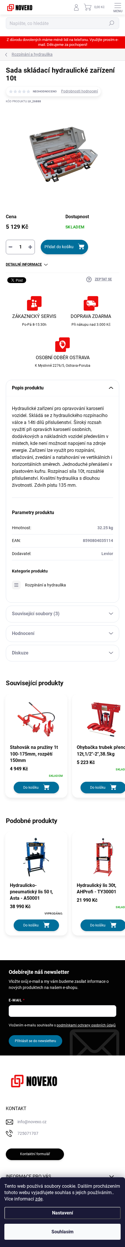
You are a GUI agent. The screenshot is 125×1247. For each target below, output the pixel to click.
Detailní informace (24, 264)
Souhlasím (62, 1232)
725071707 (27, 1133)
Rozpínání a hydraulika (45, 585)
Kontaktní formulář (35, 1154)
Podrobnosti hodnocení (79, 91)
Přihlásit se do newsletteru (35, 1041)
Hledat (111, 23)
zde (38, 1199)
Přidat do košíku (59, 246)
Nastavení (62, 1213)
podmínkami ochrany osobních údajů (86, 1025)
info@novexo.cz (32, 1121)
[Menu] (117, 7)
